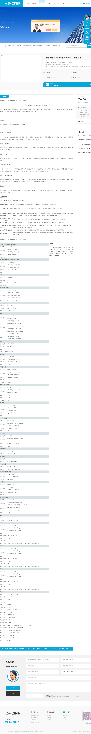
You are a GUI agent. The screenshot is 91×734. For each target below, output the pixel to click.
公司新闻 (49, 715)
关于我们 (34, 3)
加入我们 (65, 719)
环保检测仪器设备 (35, 722)
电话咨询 (87, 28)
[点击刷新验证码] (48, 696)
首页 (28, 3)
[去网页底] (87, 42)
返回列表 (37, 648)
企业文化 (65, 717)
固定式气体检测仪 (35, 717)
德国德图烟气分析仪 (38, 45)
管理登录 (84, 731)
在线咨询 (87, 33)
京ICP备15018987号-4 (39, 731)
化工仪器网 (79, 731)
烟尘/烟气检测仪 (27, 45)
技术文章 (56, 3)
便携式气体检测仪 (35, 715)
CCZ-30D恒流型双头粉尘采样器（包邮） (58, 648)
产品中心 (41, 3)
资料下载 (49, 719)
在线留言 (64, 3)
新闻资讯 (49, 3)
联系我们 (71, 3)
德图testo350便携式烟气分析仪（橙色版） (19, 648)
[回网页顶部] (87, 23)
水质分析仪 (33, 719)
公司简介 (65, 715)
